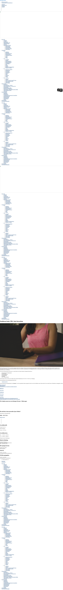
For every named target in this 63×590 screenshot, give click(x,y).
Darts (6, 120)
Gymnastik (7, 59)
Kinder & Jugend (4, 155)
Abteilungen (3, 50)
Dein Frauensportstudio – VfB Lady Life (10, 86)
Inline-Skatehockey (8, 61)
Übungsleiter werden (9, 48)
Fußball (7, 57)
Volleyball (7, 78)
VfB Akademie (8, 49)
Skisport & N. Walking (9, 69)
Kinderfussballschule (7, 96)
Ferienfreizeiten (6, 94)
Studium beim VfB (4, 381)
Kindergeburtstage (6, 160)
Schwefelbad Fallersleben (5, 101)
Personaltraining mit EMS (7, 151)
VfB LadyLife (8, 145)
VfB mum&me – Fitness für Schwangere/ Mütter (11, 89)
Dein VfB (3, 39)
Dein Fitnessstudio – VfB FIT (8, 85)
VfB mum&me (8, 82)
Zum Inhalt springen (3, 0)
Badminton (7, 115)
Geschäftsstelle (6, 105)
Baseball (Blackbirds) (9, 53)
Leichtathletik (8, 63)
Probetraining (6, 84)
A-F (4, 51)
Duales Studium (8, 110)
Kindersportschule (8, 62)
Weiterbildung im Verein (7, 45)
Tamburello (7, 72)
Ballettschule (7, 52)
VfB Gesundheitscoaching (9, 81)
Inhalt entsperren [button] (2, 385)
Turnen (7, 76)
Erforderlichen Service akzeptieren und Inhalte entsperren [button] (8, 386)
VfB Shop (5, 40)
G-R (4, 58)
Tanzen (7, 73)
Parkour (7, 65)
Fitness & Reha (4, 83)
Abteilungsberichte (6, 43)
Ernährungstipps (6, 150)
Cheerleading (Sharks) (9, 55)
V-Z (4, 77)
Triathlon (7, 140)
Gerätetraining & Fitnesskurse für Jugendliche (10, 95)
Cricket (7, 56)
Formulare (5, 41)
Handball (7, 60)
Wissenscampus (4, 100)
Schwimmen (7, 71)
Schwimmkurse (6, 98)
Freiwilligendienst (8, 47)
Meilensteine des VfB (7, 42)
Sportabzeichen (8, 70)
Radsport (7, 66)
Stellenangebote (8, 46)
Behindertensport (8, 54)
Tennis (6, 74)
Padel (6, 64)
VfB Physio (5, 91)
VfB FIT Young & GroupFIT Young (11, 80)
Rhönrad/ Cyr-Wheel (9, 67)
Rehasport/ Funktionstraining (8, 88)
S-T (4, 68)
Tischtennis (7, 75)
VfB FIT (7, 79)
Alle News (5, 44)
